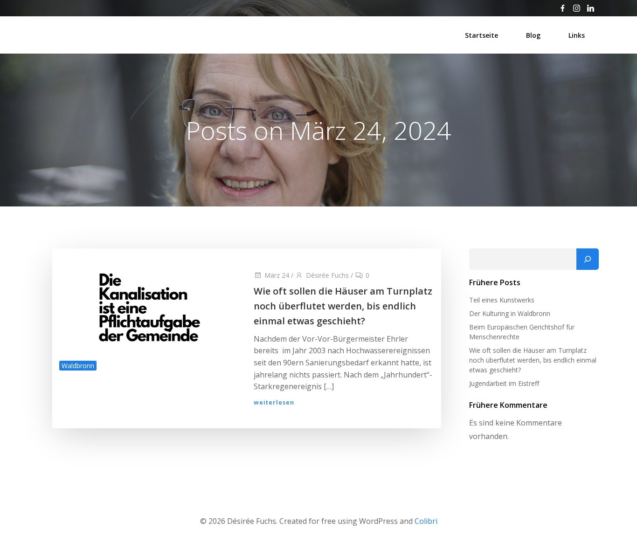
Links (576, 35)
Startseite (481, 35)
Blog (533, 35)
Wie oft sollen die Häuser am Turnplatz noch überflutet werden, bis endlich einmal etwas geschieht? (532, 360)
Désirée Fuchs (327, 275)
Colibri (426, 521)
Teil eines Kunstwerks (501, 299)
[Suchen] (587, 259)
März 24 (276, 275)
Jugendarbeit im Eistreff (504, 383)
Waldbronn (78, 365)
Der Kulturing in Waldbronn (509, 313)
